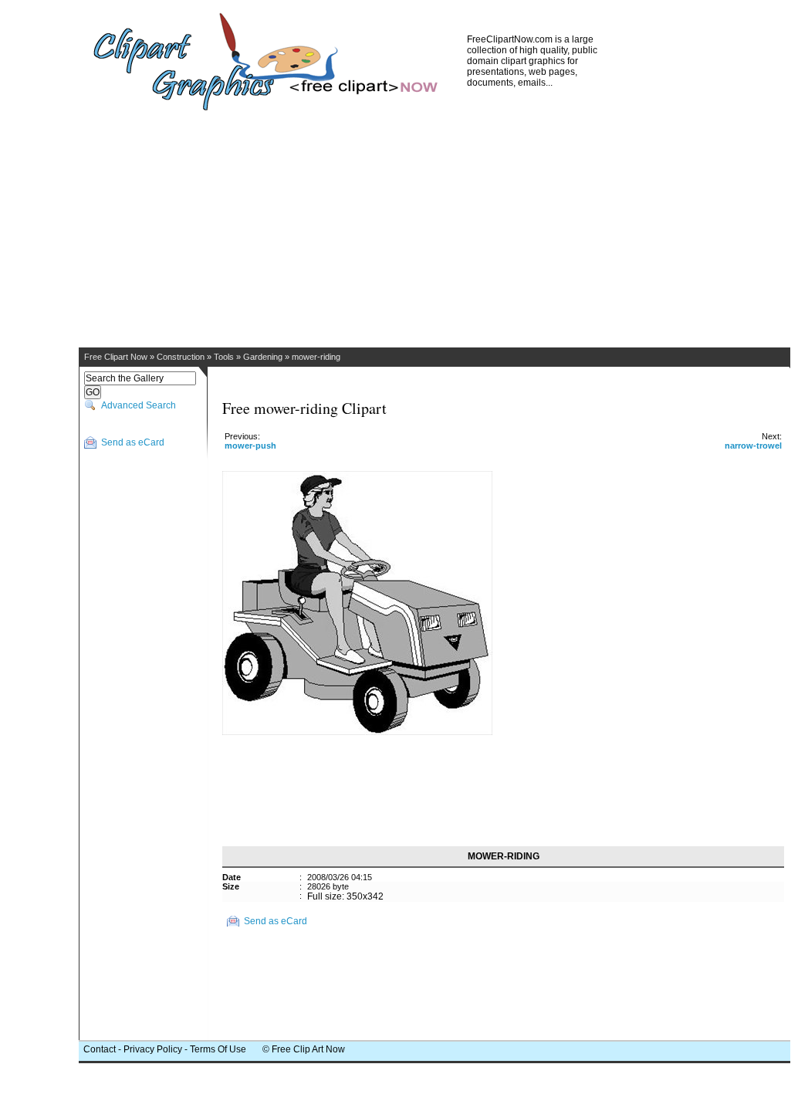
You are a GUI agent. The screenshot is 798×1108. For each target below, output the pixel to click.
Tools (224, 356)
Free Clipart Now (115, 356)
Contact (99, 1049)
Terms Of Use (218, 1049)
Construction (181, 356)
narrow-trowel (753, 445)
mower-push (250, 445)
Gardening (262, 356)
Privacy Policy (152, 1049)
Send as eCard (132, 442)
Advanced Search (138, 405)
